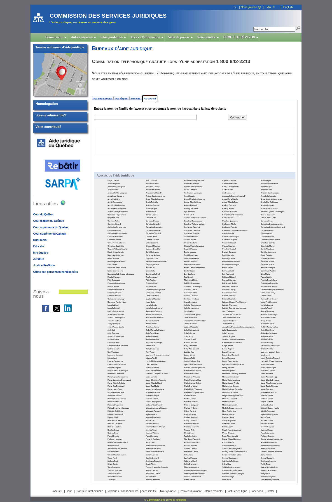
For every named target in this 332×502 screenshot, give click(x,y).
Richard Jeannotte (191, 442)
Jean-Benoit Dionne (116, 314)
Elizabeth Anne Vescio (117, 268)
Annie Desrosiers (115, 202)
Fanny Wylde (266, 277)
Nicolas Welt (189, 430)
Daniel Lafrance (152, 252)
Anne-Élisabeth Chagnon (194, 199)
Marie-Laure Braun (115, 389)
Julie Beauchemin (229, 330)
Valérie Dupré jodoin (269, 467)
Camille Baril (151, 218)
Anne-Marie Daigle (230, 199)
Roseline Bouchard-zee (155, 446)
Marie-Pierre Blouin (230, 392)
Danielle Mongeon (268, 252)
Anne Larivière (113, 199)
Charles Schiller (152, 240)
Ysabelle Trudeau (153, 480)
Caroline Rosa (266, 221)
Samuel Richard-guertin (232, 449)
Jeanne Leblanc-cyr (269, 314)
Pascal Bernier (113, 436)
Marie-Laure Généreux (155, 389)
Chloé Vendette (190, 243)
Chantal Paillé (151, 237)
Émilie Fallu (150, 271)
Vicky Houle (265, 474)
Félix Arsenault (114, 280)
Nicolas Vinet (151, 430)
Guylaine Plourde (153, 299)
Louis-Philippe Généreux (156, 361)
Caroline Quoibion (230, 221)
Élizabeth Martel (267, 265)
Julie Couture (113, 333)
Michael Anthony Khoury (156, 408)
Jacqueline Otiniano (154, 311)
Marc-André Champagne (118, 371)
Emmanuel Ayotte (268, 271)
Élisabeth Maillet (267, 262)
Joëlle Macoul (228, 324)
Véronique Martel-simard (194, 474)
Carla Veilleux (227, 218)
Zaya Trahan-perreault (270, 480)
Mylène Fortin (151, 414)
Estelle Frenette (114, 277)
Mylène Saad (113, 417)
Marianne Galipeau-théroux (157, 374)
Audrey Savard (228, 208)
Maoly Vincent (228, 368)
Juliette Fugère (228, 336)
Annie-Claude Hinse (192, 202)
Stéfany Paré (113, 461)
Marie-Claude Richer (192, 383)
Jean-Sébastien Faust (231, 318)
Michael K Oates (190, 408)
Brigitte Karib (113, 218)
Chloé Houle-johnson (117, 243)
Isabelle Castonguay (192, 305)
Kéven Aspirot (228, 349)
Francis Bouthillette (269, 280)
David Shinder (113, 258)
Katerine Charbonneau (270, 346)
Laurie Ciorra (189, 355)
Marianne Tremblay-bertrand (234, 374)
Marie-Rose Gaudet (269, 392)
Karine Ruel (150, 346)
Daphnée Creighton (116, 255)
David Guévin (266, 255)
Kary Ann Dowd (190, 346)
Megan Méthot (267, 402)
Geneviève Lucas (114, 296)
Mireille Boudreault (115, 414)
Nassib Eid (150, 421)
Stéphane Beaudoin (154, 461)
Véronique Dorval (153, 474)
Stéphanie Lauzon (268, 461)
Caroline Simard (114, 224)
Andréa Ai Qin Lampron (117, 193)
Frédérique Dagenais (269, 283)
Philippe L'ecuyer (115, 439)
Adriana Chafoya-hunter (194, 180)
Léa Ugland (112, 358)
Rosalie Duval (113, 446)
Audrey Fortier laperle (117, 208)
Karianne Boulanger (154, 343)
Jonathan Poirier (152, 327)
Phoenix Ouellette (153, 439)
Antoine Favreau (152, 205)
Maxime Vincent (228, 402)
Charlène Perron (191, 237)
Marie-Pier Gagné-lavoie (194, 392)
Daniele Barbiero (229, 252)
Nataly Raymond (229, 421)
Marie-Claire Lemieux (231, 380)
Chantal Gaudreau (115, 237)
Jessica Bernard (152, 321)
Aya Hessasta (189, 212)
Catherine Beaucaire (154, 227)
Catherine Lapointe (192, 230)
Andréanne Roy (228, 193)
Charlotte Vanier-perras (270, 240)
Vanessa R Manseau (269, 470)
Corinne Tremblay (153, 249)
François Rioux (152, 283)
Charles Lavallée (114, 240)
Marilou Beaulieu (115, 396)
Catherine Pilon (267, 230)
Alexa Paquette (114, 184)
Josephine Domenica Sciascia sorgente (238, 327)
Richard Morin (228, 442)
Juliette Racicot (267, 336)
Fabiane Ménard (229, 277)
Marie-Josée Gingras (230, 386)
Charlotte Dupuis (229, 240)
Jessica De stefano (230, 321)
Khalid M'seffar (267, 349)
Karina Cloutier (190, 343)
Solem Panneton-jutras (231, 455)
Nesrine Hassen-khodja (155, 427)
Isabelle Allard (113, 305)
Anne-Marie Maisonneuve (271, 199)
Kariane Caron (113, 343)
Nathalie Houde (152, 424)
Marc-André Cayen (268, 368)
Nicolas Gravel (113, 430)
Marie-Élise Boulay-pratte (271, 383)
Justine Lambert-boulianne (233, 339)
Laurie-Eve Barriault (230, 355)
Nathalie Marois (267, 424)
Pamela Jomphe (267, 433)
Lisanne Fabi (189, 358)
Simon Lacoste (152, 455)
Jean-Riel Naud (190, 318)
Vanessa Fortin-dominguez (195, 470)
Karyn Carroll (113, 180)
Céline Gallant (266, 233)
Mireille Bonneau (268, 411)
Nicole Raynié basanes (231, 430)
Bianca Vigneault (268, 215)
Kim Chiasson (113, 352)
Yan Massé (112, 480)
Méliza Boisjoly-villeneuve (118, 408)
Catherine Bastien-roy (117, 227)
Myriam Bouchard (153, 417)
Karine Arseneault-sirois (232, 343)
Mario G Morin (190, 396)
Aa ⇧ (271, 7)
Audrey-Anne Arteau (269, 208)
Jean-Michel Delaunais (231, 314)
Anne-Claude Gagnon (155, 199)
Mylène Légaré (190, 414)
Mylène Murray (228, 414)
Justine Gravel (190, 339)
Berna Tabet (189, 215)
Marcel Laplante (228, 371)
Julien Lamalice (152, 336)
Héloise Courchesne (269, 299)
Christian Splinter (268, 243)
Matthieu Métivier (115, 402)
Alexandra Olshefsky (269, 184)
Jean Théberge (228, 311)
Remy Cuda (150, 442)
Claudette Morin (267, 246)
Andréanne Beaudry (154, 193)
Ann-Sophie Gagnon (116, 205)
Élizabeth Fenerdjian (230, 265)
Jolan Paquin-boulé (116, 327)
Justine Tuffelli (267, 339)
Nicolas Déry (227, 427)
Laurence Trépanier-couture (157, 355)
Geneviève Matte (152, 296)
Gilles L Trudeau (191, 296)
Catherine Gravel (114, 230)
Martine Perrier (190, 399)
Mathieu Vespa (267, 399)
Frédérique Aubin (229, 283)
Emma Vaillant (228, 271)
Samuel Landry (190, 449)
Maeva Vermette (267, 364)
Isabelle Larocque (191, 308)
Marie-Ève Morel (190, 386)
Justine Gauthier (152, 339)
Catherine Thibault (153, 233)
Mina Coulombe (229, 411)
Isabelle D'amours (229, 305)
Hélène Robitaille (229, 299)
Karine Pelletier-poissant (118, 346)
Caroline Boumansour (193, 221)
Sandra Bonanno (268, 449)
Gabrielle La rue (190, 290)
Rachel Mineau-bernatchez (272, 439)
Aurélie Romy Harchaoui (118, 212)
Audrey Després (267, 205)
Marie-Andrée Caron (230, 377)
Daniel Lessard (190, 252)
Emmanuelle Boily (153, 274)
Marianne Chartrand (116, 374)
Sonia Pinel (112, 458)
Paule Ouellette (190, 436)
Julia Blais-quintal (191, 330)
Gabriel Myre (151, 286)
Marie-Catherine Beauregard (119, 380)
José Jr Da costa (191, 327)
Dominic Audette (268, 258)
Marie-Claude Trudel (230, 383)
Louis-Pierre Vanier (230, 361)
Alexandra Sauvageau (116, 187)
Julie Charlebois (267, 330)
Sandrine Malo (113, 452)
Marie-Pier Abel (267, 389)
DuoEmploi (40, 240)
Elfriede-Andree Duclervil (156, 262)
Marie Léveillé (151, 377)
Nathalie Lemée (228, 424)
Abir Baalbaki (151, 180)
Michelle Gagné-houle (270, 408)
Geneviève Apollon (153, 293)
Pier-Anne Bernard (192, 439)
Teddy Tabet (266, 464)
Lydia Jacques (151, 364)
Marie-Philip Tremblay (193, 389)
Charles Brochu (267, 237)
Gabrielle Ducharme (269, 286)
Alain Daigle (266, 180)
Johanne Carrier (267, 324)
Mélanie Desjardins (115, 405)
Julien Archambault (269, 333)
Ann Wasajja (189, 196)
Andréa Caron (266, 190)
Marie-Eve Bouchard (116, 386)
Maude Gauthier (190, 402)
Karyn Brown (227, 346)
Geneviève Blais (190, 293)
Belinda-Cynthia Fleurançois (272, 212)
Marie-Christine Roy (192, 380)
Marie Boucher (267, 374)
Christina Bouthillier (116, 246)
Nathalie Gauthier (115, 424)
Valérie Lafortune (115, 470)
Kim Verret (150, 352)
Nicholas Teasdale (191, 427)
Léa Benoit (265, 355)
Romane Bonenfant (269, 442)
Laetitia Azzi (189, 352)
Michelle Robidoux (115, 411)
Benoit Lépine (151, 215)
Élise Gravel (112, 265)
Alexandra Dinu (152, 184)
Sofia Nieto (188, 455)
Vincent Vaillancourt (192, 477)
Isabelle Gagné (267, 305)
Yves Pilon (226, 480)
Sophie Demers (190, 458)
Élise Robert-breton (192, 265)
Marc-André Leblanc (192, 371)
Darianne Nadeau (153, 255)
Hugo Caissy (151, 302)
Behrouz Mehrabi (229, 212)
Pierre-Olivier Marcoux (231, 439)
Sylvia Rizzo (151, 464)
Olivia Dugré (189, 433)
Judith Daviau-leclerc (269, 327)
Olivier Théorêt (228, 433)
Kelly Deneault (113, 349)
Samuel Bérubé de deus (117, 449)
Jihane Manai (151, 324)
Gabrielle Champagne (193, 286)
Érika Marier (265, 274)
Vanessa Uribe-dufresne (232, 470)
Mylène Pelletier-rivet (269, 414)
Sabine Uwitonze (229, 446)
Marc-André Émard (153, 371)
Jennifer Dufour (114, 321)
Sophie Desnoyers (229, 458)
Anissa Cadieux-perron (155, 196)
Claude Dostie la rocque (194, 246)
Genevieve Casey (114, 293)
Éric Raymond (228, 274)
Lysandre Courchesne (193, 364)
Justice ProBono (44, 265)
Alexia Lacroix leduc (230, 187)
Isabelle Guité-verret (154, 308)
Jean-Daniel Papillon (192, 314)
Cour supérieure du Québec (51, 227)
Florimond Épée (190, 280)
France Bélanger (229, 280)
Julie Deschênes (152, 333)
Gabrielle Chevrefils (230, 286)
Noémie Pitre (113, 433)
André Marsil (227, 190)
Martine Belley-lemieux (117, 399)
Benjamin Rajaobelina (117, 215)
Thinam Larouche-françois (157, 467)
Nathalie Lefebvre (191, 424)
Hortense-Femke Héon (117, 302)
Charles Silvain (190, 240)
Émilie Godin (189, 271)
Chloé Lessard (152, 243)
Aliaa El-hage (266, 187)
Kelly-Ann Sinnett (191, 349)
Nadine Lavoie (228, 417)
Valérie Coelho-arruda (231, 467)
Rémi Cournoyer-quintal (118, 442)
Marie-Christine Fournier (156, 380)
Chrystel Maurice (153, 246)
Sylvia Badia (112, 464)
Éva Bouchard (151, 277)
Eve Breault (189, 277)
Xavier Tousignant (268, 477)
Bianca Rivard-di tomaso (232, 215)
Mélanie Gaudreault (154, 405)
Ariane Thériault (190, 205)
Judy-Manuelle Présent (155, 330)
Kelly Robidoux (152, 349)
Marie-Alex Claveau (192, 377)
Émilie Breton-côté (115, 271)
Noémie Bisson (267, 430)
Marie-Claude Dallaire (116, 383)
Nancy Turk (265, 417)
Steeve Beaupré (267, 458)
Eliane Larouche (190, 262)
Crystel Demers (190, 249)
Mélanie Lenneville (229, 405)
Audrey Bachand (229, 205)
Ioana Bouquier (190, 302)
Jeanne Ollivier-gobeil (116, 318)
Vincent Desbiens (115, 477)
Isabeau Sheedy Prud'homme (234, 302)
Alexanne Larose (152, 187)
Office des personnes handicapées (55, 271)
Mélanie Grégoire (191, 405)
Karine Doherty (267, 343)
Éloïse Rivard (227, 268)
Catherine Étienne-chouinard (273, 227)
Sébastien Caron (191, 452)
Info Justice (40, 252)
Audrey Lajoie (151, 208)
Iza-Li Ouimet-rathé (116, 311)
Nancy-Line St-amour (116, 421)
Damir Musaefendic (116, 252)
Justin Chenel (113, 339)
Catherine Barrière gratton (272, 224)
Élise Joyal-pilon (152, 265)
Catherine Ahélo (229, 224)
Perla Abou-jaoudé (230, 436)
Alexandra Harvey (191, 184)
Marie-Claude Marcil (154, 383)
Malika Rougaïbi (114, 368)
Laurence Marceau (115, 355)
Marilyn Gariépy (152, 396)
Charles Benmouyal (230, 237)
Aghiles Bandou (229, 180)
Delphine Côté (152, 258)
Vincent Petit (151, 477)
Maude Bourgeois (153, 402)
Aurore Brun (151, 212)
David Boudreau (191, 255)
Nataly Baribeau (190, 421)
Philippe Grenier (267, 436)
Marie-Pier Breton (153, 392)
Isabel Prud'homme (269, 302)
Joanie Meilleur (190, 324)
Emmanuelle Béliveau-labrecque (121, 274)
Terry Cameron (114, 467)
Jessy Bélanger (114, 324)
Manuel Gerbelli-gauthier (194, 368)
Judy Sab (111, 330)
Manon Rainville (152, 368)
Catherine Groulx (153, 230)
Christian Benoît (229, 243)
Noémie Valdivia (152, 433)
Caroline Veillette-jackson (194, 224)
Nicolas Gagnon (267, 427)
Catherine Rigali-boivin (117, 233)
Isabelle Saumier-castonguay (234, 308)
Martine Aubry (267, 396)
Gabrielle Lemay (228, 290)
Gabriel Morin (113, 286)
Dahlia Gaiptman (267, 249)
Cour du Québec (43, 214)
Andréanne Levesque (193, 193)
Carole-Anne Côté (268, 218)
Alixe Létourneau (153, 190)
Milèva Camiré (190, 411)
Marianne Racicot (191, 374)
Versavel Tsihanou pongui (233, 474)
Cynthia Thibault (229, 249)
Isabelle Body (151, 305)
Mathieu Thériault (229, 399)
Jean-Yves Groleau (268, 318)
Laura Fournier (228, 352)
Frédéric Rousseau (192, 283)
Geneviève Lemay (268, 293)
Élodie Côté (150, 268)
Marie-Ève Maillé (152, 386)
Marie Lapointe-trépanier (118, 377)
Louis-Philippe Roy (192, 361)
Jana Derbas (189, 311)
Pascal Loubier (152, 436)
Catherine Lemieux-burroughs (235, 230)
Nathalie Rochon (115, 427)
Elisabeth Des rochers (231, 262)
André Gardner (190, 190)
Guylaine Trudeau (191, 299)
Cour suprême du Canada (49, 233)
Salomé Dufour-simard (270, 446)
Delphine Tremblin (191, 258)
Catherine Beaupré (192, 227)
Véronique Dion (114, 474)
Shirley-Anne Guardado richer (234, 452)
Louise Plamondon (115, 361)
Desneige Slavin (228, 258)
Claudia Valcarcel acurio (117, 249)
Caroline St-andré (153, 224)
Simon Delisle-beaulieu (117, 455)
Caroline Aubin (114, 221)
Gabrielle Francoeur (116, 290)
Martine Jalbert (152, 399)
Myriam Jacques (190, 417)
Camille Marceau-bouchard (195, 218)
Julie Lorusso (228, 333)
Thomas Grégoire (191, 467)
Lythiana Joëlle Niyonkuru (233, 364)
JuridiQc (38, 259)
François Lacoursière (116, 283)
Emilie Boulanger (268, 268)
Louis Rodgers (228, 358)
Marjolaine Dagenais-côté (232, 396)
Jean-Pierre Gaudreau (155, 318)
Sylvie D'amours (190, 464)
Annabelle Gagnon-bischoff (233, 196)
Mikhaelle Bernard (153, 411)
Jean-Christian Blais (154, 314)
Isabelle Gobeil (113, 308)
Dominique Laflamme (116, 262)
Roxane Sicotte (190, 446)
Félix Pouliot (151, 280)
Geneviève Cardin (229, 293)
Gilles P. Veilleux (228, 296)
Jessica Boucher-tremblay (195, 321)
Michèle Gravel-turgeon (232, 408)
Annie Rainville (152, 202)
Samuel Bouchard (153, 449)
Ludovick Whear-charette (271, 361)
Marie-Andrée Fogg (269, 377)
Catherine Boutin (229, 227)
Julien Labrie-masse (116, 336)
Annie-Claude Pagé (230, 202)
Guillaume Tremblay (116, 299)
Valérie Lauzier (152, 470)
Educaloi (38, 246)
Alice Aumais (113, 190)
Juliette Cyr (189, 336)
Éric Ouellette (189, 274)
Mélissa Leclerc (267, 405)
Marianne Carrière (268, 371)
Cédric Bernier (228, 233)
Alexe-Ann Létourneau (193, 187)
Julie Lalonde (189, 333)
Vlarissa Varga (228, 477)
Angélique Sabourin (116, 196)
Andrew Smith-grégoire (270, 193)
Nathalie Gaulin (267, 421)
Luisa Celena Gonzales (117, 364)
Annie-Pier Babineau (269, 202)
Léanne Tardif (151, 358)
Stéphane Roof (190, 461)
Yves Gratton (189, 480)
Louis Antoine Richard (270, 358)
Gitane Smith (266, 296)
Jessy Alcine (266, 321)
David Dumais (228, 255)
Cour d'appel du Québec (48, 220)
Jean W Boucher (267, 311)
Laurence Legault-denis (270, 352)
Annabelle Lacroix (268, 196)
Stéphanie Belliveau (230, 461)
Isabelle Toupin (267, 308)
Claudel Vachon (228, 246)
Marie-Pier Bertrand (116, 392)
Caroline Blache (152, 221)
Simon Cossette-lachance (271, 452)
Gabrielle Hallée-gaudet (155, 290)
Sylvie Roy (226, 464)
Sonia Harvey (266, 455)
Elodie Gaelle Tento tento (194, 268)
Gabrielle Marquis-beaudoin (272, 290)
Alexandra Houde (229, 184)
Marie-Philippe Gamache (232, 389)
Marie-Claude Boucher (270, 380)
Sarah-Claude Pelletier (155, 452)
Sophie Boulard (152, 458)
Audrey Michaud (191, 208)
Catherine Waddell (191, 233)
